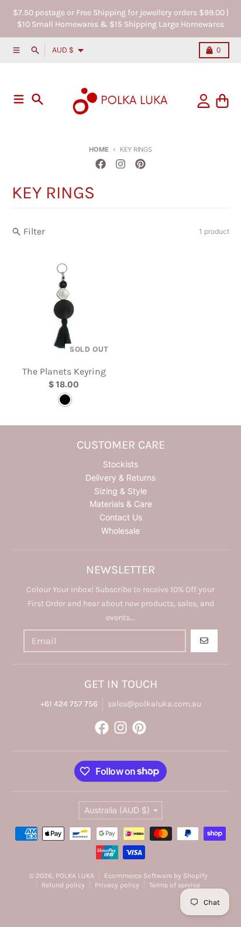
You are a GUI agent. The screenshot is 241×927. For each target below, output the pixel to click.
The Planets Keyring (64, 371)
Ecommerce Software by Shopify (156, 876)
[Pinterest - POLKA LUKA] (140, 164)
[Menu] (19, 99)
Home (98, 149)
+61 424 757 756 (69, 704)
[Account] (204, 101)
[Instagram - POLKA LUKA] (120, 164)
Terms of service (174, 885)
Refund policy (63, 885)
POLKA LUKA (75, 876)
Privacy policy (117, 885)
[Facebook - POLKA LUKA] (100, 164)
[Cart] (222, 101)
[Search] (37, 99)
